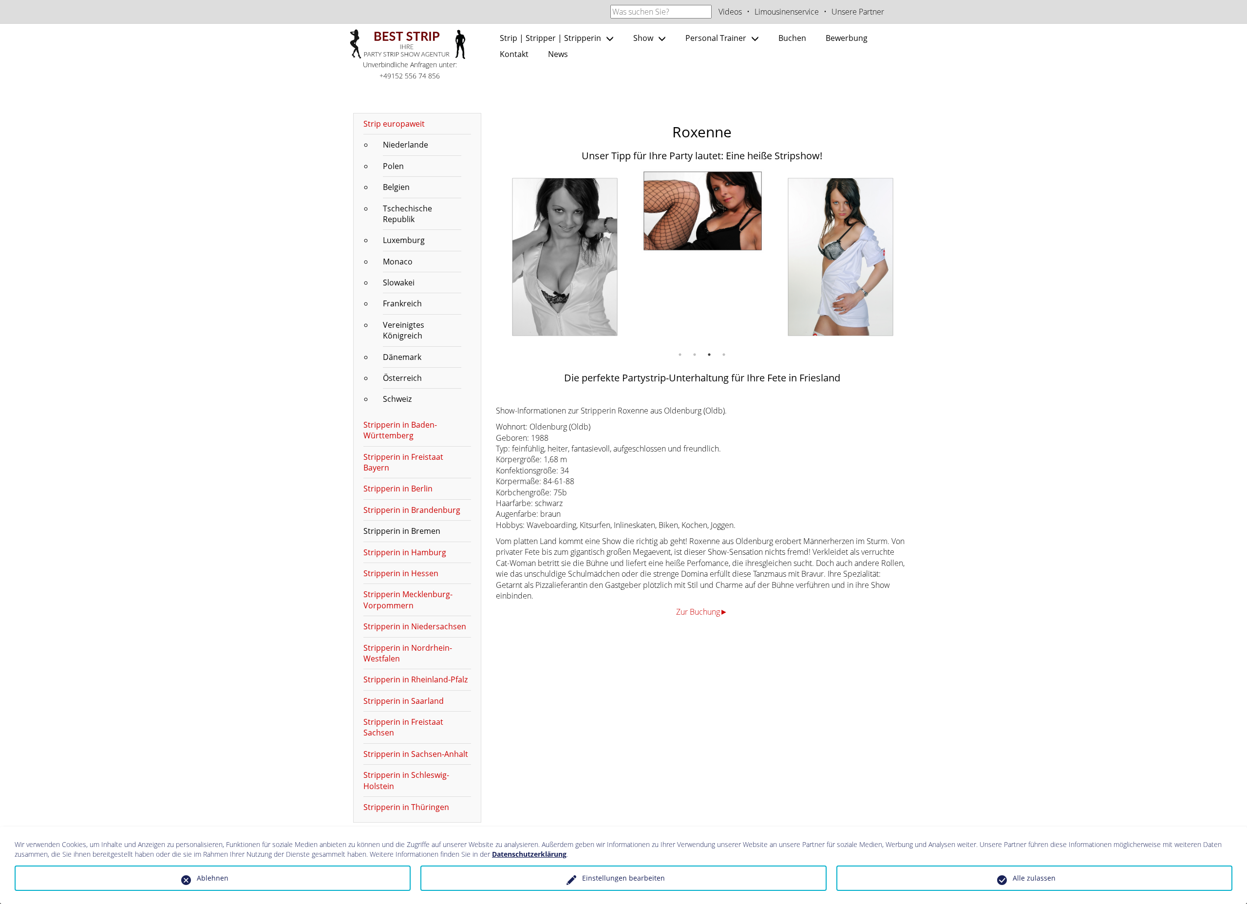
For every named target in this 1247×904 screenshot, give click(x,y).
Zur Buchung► (702, 611)
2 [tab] (694, 354)
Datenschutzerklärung (529, 854)
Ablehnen (212, 878)
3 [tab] (709, 354)
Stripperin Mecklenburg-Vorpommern (408, 599)
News (558, 54)
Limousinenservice (787, 11)
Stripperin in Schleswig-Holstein (406, 780)
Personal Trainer (715, 38)
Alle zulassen (1034, 878)
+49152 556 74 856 (409, 75)
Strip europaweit (394, 123)
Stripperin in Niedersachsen (414, 626)
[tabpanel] (564, 257)
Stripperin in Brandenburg (411, 510)
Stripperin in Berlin (398, 488)
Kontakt (514, 54)
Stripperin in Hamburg (404, 552)
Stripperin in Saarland (403, 701)
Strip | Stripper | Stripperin (550, 38)
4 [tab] (724, 354)
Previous (488, 257)
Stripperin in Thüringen (406, 807)
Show (643, 38)
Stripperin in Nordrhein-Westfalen (407, 653)
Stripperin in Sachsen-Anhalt (415, 754)
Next (916, 257)
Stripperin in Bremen (401, 531)
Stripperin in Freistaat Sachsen (403, 727)
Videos (730, 11)
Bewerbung (847, 38)
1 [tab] (680, 354)
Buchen (792, 38)
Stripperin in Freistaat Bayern (403, 462)
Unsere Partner (857, 11)
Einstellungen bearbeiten (623, 878)
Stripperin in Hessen (400, 573)
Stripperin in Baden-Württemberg (400, 430)
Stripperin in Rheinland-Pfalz (415, 679)
